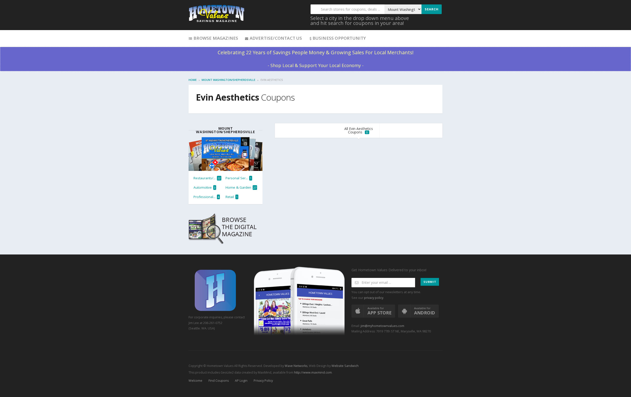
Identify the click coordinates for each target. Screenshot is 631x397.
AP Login (241, 381)
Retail (232, 197)
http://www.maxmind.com (313, 372)
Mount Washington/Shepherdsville (228, 80)
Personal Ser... (238, 178)
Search (431, 9)
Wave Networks (295, 366)
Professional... (206, 197)
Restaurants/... (207, 178)
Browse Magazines (215, 38)
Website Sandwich (345, 366)
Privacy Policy (263, 381)
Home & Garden (241, 187)
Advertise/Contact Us (275, 38)
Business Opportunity (339, 38)
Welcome (195, 381)
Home (193, 80)
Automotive (204, 187)
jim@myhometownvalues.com (382, 326)
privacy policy (373, 298)
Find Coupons (219, 381)
